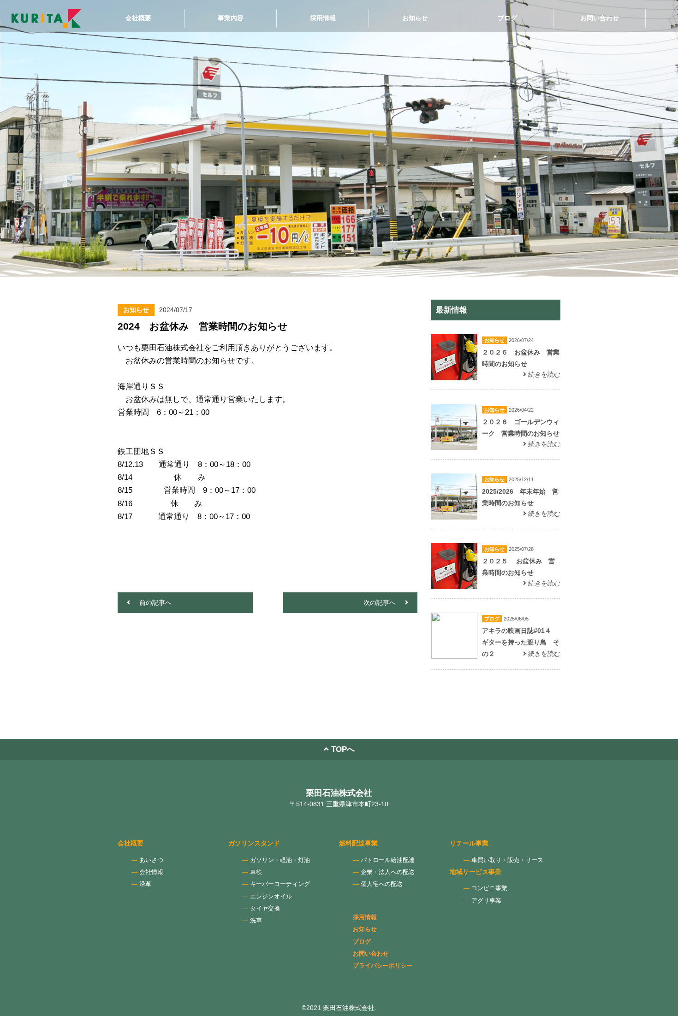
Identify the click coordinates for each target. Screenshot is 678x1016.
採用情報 (323, 18)
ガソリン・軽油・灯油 (280, 860)
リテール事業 (469, 843)
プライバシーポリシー (383, 966)
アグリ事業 (486, 901)
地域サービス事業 (475, 871)
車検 (256, 872)
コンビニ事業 (489, 888)
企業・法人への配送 (388, 872)
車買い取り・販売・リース (507, 860)
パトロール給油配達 (388, 860)
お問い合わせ (599, 18)
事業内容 (231, 18)
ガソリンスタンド (254, 843)
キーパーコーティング (280, 884)
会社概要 (138, 18)
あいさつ (151, 860)
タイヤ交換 (265, 908)
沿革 (145, 884)
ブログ (507, 18)
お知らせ (415, 18)
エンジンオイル (271, 896)
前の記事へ (155, 602)
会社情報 (151, 872)
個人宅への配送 (382, 884)
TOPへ (342, 749)
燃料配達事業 (358, 843)
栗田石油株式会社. (349, 1007)
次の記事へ (379, 602)
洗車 (256, 920)
